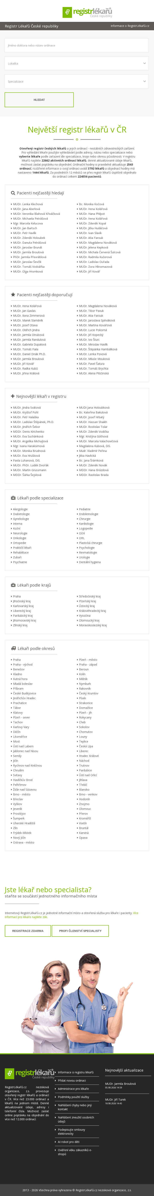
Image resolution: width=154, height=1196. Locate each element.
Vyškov (17, 804)
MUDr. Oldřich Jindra (26, 330)
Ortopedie (19, 543)
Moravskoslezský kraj (93, 625)
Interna (17, 523)
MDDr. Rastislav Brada (93, 475)
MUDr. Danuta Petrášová (29, 242)
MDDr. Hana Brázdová (93, 470)
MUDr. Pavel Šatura (91, 364)
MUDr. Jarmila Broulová (28, 252)
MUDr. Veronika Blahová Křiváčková (36, 214)
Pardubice (85, 770)
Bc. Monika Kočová (91, 204)
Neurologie (20, 533)
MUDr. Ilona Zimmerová (29, 315)
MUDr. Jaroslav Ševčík (27, 262)
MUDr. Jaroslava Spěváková (97, 320)
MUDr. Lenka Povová (93, 354)
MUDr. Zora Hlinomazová (95, 267)
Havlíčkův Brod (22, 780)
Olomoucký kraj (89, 620)
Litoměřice (20, 736)
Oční (82, 533)
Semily (17, 756)
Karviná (84, 833)
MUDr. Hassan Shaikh (93, 422)
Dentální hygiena (90, 562)
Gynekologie (21, 519)
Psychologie (87, 548)
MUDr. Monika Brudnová (29, 451)
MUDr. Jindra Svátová (27, 407)
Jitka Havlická (87, 456)
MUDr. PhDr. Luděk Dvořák (31, 465)
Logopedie (86, 528)
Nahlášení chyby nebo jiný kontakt (75, 1107)
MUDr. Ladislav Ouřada (94, 262)
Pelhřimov (19, 785)
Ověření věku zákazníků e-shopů (75, 1152)
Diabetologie (21, 514)
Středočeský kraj (90, 596)
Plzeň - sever (21, 717)
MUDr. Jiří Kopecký (91, 335)
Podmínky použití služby (73, 1097)
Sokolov (84, 727)
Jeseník (17, 809)
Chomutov (86, 732)
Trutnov (84, 765)
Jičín (15, 761)
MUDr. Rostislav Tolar (93, 427)
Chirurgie (84, 519)
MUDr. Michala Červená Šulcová (100, 252)
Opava (83, 837)
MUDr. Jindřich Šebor (26, 427)
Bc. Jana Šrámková (91, 460)
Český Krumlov (88, 693)
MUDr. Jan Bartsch (25, 228)
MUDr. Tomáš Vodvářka (29, 267)
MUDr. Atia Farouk (91, 238)
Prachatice (20, 703)
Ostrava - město (23, 842)
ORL (82, 538)
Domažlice (86, 708)
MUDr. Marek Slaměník (28, 320)
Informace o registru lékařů (76, 1072)
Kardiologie (86, 523)
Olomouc (85, 809)
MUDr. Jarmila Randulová (29, 339)
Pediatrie (84, 509)
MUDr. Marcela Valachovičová (98, 441)
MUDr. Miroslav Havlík (93, 344)
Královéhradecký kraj (92, 611)
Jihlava (83, 780)
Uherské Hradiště (24, 823)
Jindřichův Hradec (24, 698)
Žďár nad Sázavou (24, 789)
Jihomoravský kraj (24, 620)
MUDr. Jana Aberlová (26, 209)
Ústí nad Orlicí (88, 775)
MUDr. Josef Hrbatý (91, 417)
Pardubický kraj (23, 615)
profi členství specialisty (80, 930)
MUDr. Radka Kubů (25, 368)
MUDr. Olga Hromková (28, 271)
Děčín (16, 732)
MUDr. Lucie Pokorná (93, 330)
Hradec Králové (89, 756)
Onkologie (19, 538)
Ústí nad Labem (23, 746)
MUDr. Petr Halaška (26, 417)
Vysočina (84, 615)
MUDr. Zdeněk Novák (93, 465)
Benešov (18, 669)
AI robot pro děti (68, 1142)
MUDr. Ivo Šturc (89, 339)
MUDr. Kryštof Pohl (25, 412)
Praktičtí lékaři (22, 548)
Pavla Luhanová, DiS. (26, 460)
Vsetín (83, 823)
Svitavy (17, 775)
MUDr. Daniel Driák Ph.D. (29, 354)
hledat (39, 99)
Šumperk (18, 818)
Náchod (84, 761)
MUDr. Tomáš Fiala (25, 349)
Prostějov (19, 813)
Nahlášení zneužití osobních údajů (76, 1119)
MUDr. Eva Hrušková (26, 456)
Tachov (18, 722)
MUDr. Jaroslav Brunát (27, 247)
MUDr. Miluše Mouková (94, 359)
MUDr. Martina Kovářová (95, 325)
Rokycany (85, 717)
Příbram (18, 688)
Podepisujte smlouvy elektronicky (71, 1131)
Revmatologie (88, 552)
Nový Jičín (19, 837)
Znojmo (84, 804)
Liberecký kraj (22, 611)
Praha (17, 596)
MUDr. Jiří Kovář (89, 271)
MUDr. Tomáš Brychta (93, 368)
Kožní (16, 528)
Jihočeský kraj (22, 601)
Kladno (17, 674)
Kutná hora (20, 679)
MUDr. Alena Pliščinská (94, 373)
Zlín (15, 828)
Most (16, 741)
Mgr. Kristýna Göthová (93, 436)
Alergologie (20, 509)
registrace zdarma (28, 930)
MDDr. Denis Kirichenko (28, 431)
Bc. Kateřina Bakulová (93, 412)
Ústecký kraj (87, 606)
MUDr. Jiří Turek (115, 1099)
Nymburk (85, 684)
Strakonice (86, 703)
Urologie (84, 557)
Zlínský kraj (20, 625)
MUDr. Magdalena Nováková (98, 242)
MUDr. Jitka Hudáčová (93, 228)
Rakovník (85, 688)
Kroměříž (85, 818)
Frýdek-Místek (22, 833)
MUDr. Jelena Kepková (93, 247)
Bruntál (83, 828)
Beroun (84, 669)
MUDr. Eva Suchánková (28, 436)
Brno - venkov (88, 794)
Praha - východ (22, 664)
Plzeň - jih (85, 712)
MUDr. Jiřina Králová (26, 373)
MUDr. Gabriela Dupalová (29, 344)
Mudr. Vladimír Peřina (93, 451)
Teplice (83, 741)
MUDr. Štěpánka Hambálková (98, 349)
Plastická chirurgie (90, 543)
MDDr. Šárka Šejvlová (27, 475)
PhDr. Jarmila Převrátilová (29, 257)
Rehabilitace (21, 552)
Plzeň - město (88, 660)
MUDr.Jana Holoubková (94, 407)
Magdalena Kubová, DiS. (95, 446)
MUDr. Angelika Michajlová (30, 441)
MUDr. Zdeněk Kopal (92, 223)
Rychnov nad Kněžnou (27, 765)
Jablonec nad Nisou (25, 751)
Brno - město (21, 794)
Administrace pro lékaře (73, 1089)
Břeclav (18, 799)
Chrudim (18, 770)
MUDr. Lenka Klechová (28, 204)
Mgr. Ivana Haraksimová (29, 446)
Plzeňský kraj (87, 601)
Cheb (82, 722)
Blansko (84, 789)
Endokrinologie (88, 514)
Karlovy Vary (21, 727)
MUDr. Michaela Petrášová (30, 218)
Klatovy (18, 712)
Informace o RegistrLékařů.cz (130, 25)
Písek (82, 698)
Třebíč (83, 785)
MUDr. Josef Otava (25, 325)
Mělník (83, 679)
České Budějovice (24, 693)
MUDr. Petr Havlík (24, 233)
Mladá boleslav (22, 684)
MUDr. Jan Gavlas (24, 311)
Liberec (83, 751)
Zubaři (17, 557)
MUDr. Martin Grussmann (29, 470)
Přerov (83, 813)
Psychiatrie (20, 562)
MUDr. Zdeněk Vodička (94, 431)
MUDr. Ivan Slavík (90, 233)
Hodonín (84, 799)
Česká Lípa (86, 746)
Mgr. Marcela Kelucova (28, 223)
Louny (83, 736)
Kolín (82, 674)
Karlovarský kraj (23, 606)
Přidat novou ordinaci (72, 1080)
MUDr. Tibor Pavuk (91, 311)
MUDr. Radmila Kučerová (95, 257)
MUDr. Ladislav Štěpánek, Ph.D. (33, 422)
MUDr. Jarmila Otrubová (28, 335)
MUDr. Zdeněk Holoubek (29, 238)
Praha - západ (88, 664)
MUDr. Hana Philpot (92, 214)
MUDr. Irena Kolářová (93, 209)
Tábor (17, 708)
